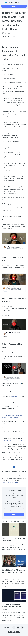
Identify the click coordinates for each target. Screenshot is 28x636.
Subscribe (14, 6)
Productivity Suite (15, 396)
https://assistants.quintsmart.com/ (13, 440)
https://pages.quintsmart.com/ (10, 482)
